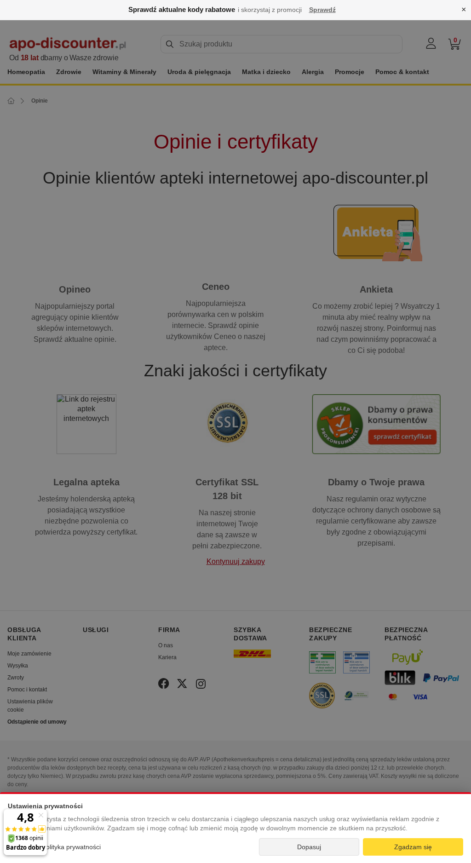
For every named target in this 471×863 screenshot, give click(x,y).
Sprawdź (322, 9)
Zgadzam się (413, 847)
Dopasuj (309, 847)
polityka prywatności (71, 847)
